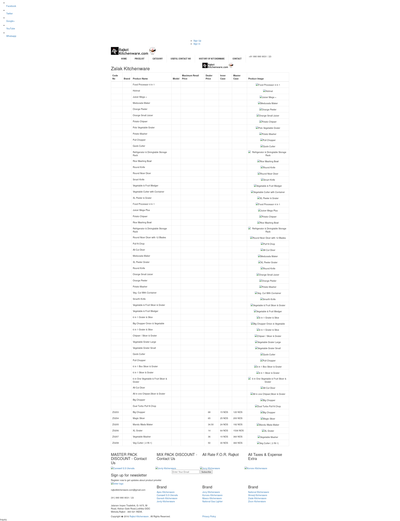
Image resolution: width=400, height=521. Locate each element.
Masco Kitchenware (212, 498)
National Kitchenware (258, 492)
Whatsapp (11, 35)
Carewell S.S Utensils (167, 495)
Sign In (196, 43)
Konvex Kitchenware (212, 495)
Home (124, 58)
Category (157, 58)
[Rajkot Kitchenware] (133, 50)
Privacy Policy (209, 516)
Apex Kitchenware (166, 492)
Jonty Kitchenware (166, 501)
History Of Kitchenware (212, 58)
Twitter (9, 13)
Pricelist (140, 58)
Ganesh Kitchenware (167, 498)
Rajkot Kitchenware (139, 516)
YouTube (10, 28)
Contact (237, 58)
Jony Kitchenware (211, 492)
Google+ (10, 20)
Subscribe (206, 471)
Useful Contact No (181, 58)
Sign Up (197, 40)
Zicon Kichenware (257, 501)
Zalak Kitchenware (257, 498)
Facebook (11, 5)
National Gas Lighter (212, 501)
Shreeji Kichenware (257, 495)
